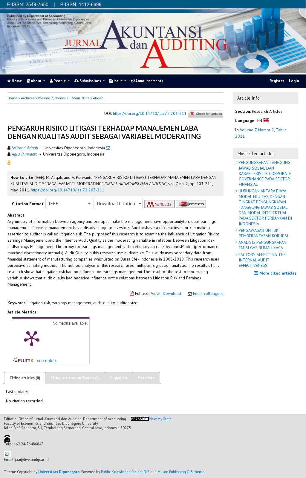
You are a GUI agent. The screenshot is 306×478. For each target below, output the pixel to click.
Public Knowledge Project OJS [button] (125, 471)
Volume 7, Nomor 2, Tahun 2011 (63, 98)
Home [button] (12, 98)
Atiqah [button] (98, 98)
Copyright (118, 377)
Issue (118, 80)
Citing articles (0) (25, 377)
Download (172, 293)
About (36, 80)
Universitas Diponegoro (59, 471)
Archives (27, 98)
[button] (8, 162)
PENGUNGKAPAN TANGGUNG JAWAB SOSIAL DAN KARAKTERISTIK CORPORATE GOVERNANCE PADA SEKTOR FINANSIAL (264, 173)
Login (294, 80)
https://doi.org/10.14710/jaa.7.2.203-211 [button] (67, 190)
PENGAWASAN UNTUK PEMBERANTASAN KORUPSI (262, 233)
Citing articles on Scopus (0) (75, 377)
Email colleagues (208, 293)
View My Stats (160, 419)
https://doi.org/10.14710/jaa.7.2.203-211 (149, 113)
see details (47, 360)
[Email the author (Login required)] (108, 147)
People (60, 80)
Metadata (145, 377)
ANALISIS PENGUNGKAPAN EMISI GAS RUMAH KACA (261, 245)
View (155, 293)
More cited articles (277, 273)
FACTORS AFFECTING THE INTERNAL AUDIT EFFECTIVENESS (261, 260)
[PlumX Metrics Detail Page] (32, 338)
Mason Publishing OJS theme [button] (180, 471)
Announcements (149, 80)
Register (277, 80)
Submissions (90, 80)
